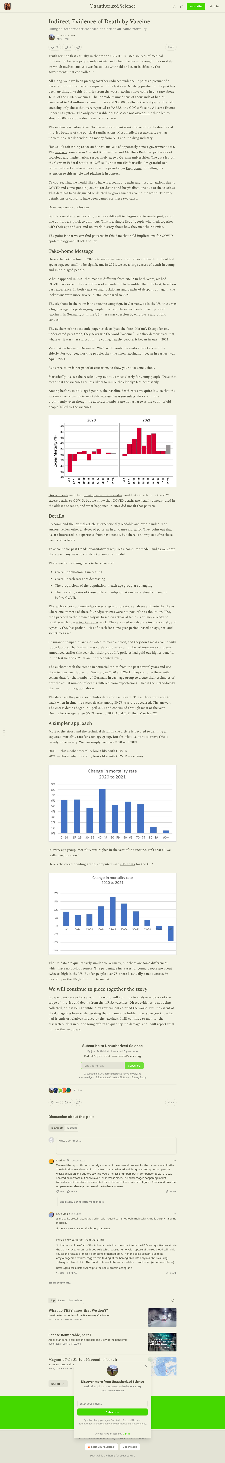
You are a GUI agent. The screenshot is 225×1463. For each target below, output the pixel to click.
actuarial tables (87, 622)
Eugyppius (134, 168)
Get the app (130, 1446)
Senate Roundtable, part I (70, 1335)
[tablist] (64, 1128)
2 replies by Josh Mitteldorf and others (82, 1201)
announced (57, 652)
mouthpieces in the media (103, 495)
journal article (85, 524)
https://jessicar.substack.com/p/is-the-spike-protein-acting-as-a (94, 1267)
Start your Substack (103, 1446)
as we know (166, 549)
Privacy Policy (139, 1423)
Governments (58, 495)
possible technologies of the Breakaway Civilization (79, 1315)
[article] (112, 1317)
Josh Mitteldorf (66, 35)
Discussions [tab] (75, 1300)
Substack (95, 1455)
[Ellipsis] (175, 1160)
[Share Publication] (181, 6)
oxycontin (142, 113)
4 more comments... (60, 1282)
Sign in (214, 6)
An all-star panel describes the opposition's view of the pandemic (88, 1339)
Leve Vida (62, 1213)
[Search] (174, 6)
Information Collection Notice (111, 1423)
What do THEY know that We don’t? (78, 1310)
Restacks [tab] (72, 1128)
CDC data (127, 864)
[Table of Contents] (3, 731)
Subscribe (195, 6)
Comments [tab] (57, 1128)
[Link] (43, 251)
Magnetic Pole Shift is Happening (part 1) (83, 1359)
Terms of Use (129, 1420)
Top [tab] (53, 1300)
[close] (146, 1366)
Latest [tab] (61, 1300)
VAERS (116, 107)
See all (55, 1384)
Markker (61, 1160)
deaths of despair (140, 289)
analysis (61, 152)
